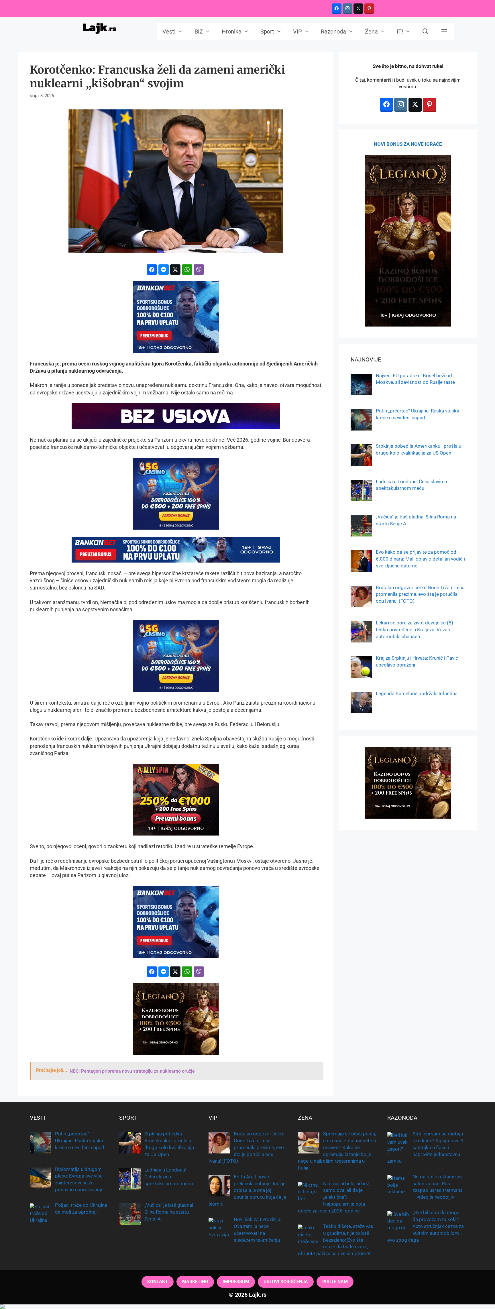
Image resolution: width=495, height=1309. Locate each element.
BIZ (199, 31)
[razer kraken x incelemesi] (247, 1306)
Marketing (195, 1281)
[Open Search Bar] (425, 31)
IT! (400, 31)
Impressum (236, 1281)
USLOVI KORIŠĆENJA (286, 1281)
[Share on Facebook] (152, 269)
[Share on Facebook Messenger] (163, 269)
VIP (297, 31)
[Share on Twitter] (175, 269)
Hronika (231, 31)
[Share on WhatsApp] (187, 269)
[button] (444, 31)
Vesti (169, 31)
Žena (371, 31)
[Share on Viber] (199, 269)
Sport (267, 31)
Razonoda (333, 31)
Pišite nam (335, 1281)
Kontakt (157, 1281)
